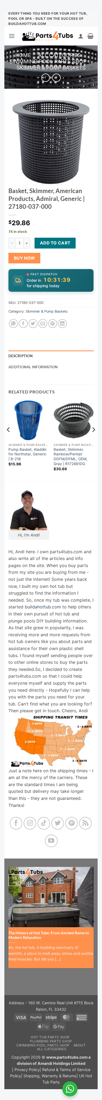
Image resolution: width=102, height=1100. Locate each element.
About (79, 1045)
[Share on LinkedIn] (62, 323)
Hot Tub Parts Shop (50, 1037)
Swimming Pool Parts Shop (48, 61)
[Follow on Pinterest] (71, 823)
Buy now (24, 258)
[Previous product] (56, 78)
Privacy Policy (27, 1069)
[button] (11, 35)
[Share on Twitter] (33, 323)
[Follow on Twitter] (57, 823)
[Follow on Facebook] (16, 823)
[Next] (93, 440)
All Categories (59, 55)
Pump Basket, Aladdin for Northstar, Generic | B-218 (27, 454)
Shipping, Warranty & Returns (49, 1076)
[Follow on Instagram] (30, 823)
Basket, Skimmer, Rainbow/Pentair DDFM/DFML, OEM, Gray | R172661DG (71, 456)
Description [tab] (20, 356)
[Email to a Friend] (42, 323)
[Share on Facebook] (23, 323)
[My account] (81, 36)
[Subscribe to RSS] (85, 823)
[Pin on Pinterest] (52, 323)
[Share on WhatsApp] (13, 323)
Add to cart (55, 243)
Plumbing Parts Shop (51, 1041)
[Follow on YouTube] (51, 840)
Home (23, 55)
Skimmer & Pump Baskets (51, 67)
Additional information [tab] (33, 367)
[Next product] (45, 78)
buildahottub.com (43, 606)
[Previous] (8, 440)
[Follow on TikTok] (44, 823)
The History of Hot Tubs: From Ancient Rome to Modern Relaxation (48, 935)
